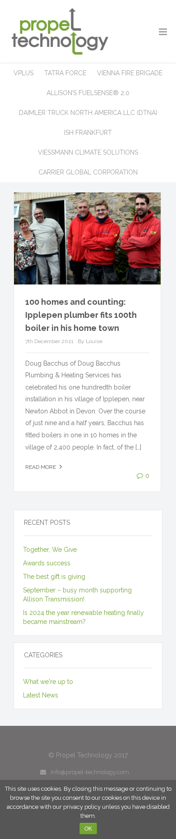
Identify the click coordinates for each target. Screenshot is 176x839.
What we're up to (48, 681)
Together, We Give (50, 549)
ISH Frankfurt (88, 132)
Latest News (40, 695)
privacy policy (82, 806)
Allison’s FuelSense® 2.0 (88, 92)
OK (88, 828)
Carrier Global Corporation (88, 172)
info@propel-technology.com (90, 772)
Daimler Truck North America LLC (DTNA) (88, 112)
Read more (41, 467)
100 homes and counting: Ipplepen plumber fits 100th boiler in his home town (81, 315)
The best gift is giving (54, 576)
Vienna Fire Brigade (129, 73)
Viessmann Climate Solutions (88, 152)
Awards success (46, 563)
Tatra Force (65, 73)
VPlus (23, 73)
